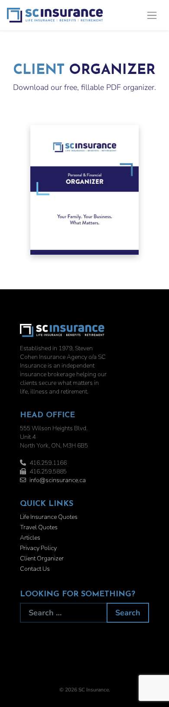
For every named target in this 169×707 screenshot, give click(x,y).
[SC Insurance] (55, 15)
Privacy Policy (38, 548)
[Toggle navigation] (152, 15)
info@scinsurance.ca (57, 480)
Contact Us (35, 569)
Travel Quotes (39, 527)
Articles (30, 538)
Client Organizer (42, 558)
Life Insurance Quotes (49, 517)
